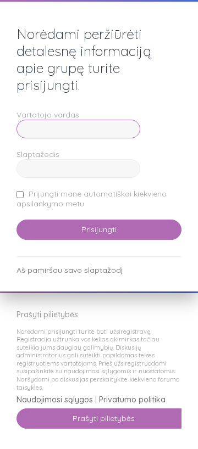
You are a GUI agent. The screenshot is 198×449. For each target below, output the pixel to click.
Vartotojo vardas (47, 115)
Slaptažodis (37, 154)
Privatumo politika (132, 400)
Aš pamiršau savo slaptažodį (69, 270)
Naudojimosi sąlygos (54, 400)
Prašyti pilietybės (104, 418)
